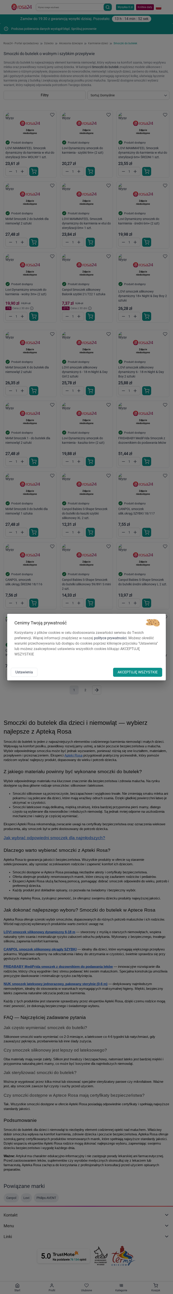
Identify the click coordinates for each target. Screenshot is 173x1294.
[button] (152, 623)
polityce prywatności (110, 638)
